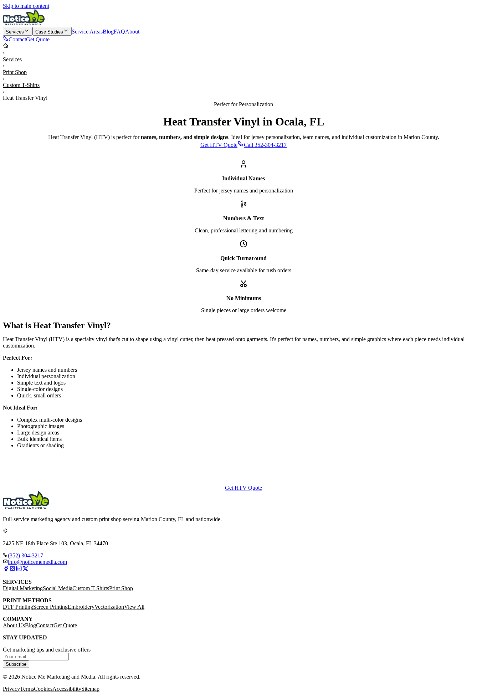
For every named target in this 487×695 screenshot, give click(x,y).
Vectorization (109, 607)
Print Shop (15, 72)
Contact (44, 625)
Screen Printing (50, 607)
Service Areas (87, 32)
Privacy (11, 689)
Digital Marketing (23, 588)
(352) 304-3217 (25, 555)
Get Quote (65, 625)
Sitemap (90, 689)
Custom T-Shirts (21, 85)
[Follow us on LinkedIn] (19, 570)
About (132, 32)
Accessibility (66, 689)
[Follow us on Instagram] (12, 570)
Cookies (43, 689)
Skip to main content (26, 6)
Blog (108, 32)
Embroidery (81, 607)
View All (134, 607)
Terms (27, 689)
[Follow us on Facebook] (6, 570)
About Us (14, 625)
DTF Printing (18, 607)
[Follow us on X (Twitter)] (25, 570)
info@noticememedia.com (37, 562)
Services (12, 59)
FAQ (119, 32)
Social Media (57, 588)
